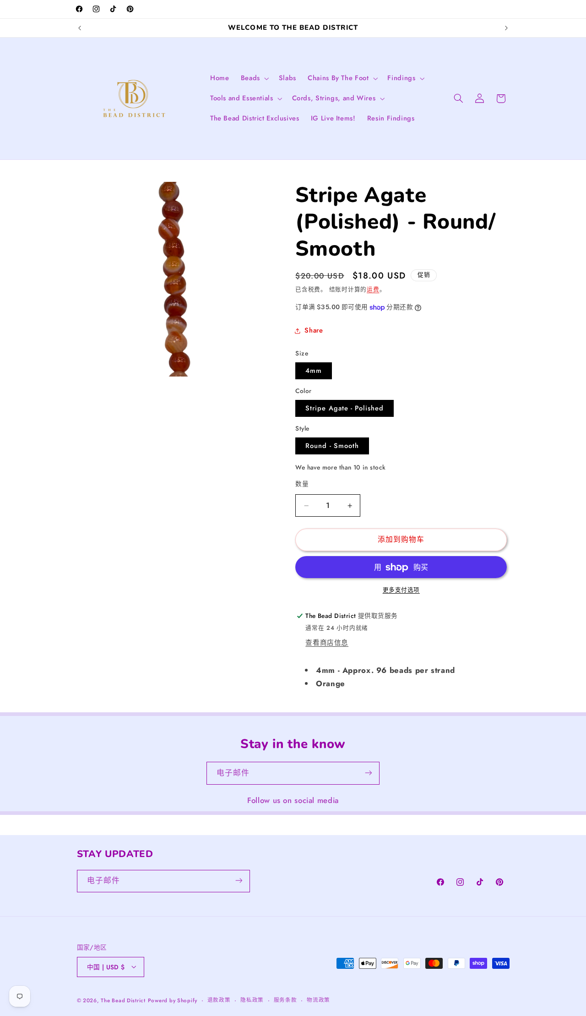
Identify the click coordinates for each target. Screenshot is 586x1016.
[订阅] (368, 773)
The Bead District (123, 1000)
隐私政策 (252, 1000)
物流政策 (318, 1000)
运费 (373, 290)
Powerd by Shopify (173, 1000)
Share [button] (313, 331)
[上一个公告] (80, 28)
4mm (313, 371)
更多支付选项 (401, 590)
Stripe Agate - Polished (344, 408)
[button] (254, 78)
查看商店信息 (326, 643)
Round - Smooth (332, 446)
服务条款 (285, 1000)
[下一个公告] (506, 28)
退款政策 (219, 1000)
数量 (302, 483)
